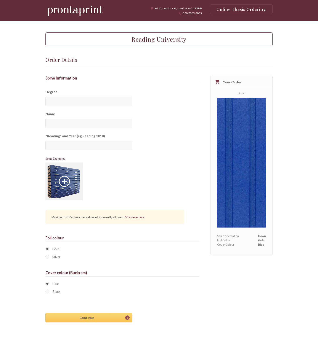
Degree (51, 92)
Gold (55, 249)
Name (50, 114)
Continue (86, 317)
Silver (56, 257)
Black (56, 291)
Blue (55, 284)
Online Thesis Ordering (241, 9)
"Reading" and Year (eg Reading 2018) (75, 136)
